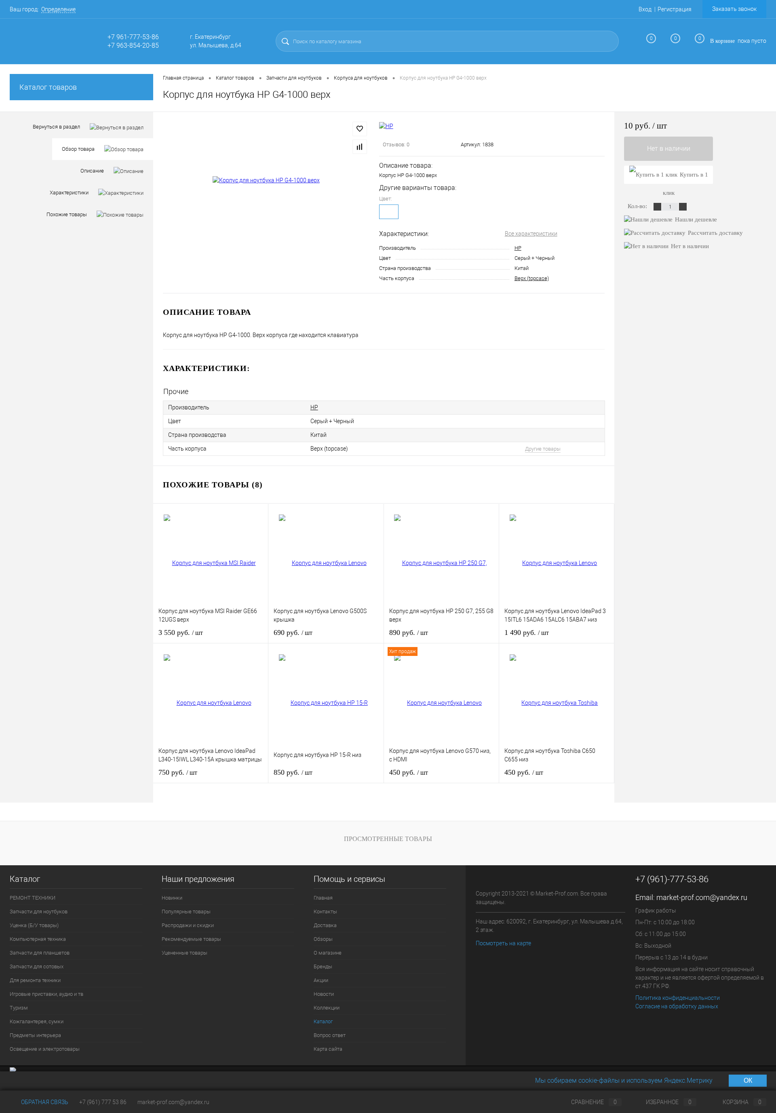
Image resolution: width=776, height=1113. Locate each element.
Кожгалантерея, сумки (36, 1021)
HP (518, 248)
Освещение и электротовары (45, 1049)
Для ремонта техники (35, 980)
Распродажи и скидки (188, 925)
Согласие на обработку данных (676, 1006)
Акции (321, 980)
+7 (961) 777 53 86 (103, 1102)
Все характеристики (531, 233)
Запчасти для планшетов (40, 953)
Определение (58, 9)
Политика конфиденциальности (677, 998)
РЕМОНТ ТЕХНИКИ (32, 898)
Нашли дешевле (696, 219)
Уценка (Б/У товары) (34, 925)
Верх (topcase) (532, 278)
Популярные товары (186, 912)
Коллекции (327, 1008)
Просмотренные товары (388, 838)
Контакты (325, 912)
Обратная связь (44, 1102)
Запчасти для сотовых (36, 966)
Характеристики (69, 193)
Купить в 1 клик (685, 177)
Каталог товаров (48, 87)
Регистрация (675, 9)
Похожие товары (66, 214)
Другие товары (543, 449)
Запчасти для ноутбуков (38, 912)
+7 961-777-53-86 (133, 37)
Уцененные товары (184, 953)
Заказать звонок (734, 9)
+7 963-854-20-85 (133, 45)
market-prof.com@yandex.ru (701, 897)
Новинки (172, 898)
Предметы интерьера (35, 1035)
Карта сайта (328, 1049)
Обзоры (323, 939)
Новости (324, 994)
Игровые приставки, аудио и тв (46, 994)
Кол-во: (638, 206)
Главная (323, 898)
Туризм (19, 1008)
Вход (645, 9)
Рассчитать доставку (715, 233)
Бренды (323, 966)
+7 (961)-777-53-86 (672, 879)
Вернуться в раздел (56, 127)
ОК (748, 1080)
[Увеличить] (266, 180)
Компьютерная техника (38, 939)
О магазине (328, 953)
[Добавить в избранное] (359, 129)
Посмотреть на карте (503, 943)
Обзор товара (78, 149)
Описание (92, 171)
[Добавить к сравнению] (359, 146)
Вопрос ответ (330, 1035)
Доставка (325, 925)
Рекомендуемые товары (191, 939)
